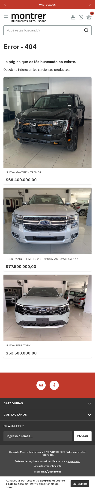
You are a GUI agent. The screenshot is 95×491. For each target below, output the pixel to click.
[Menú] (6, 18)
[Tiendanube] (47, 472)
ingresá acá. (74, 461)
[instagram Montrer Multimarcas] (41, 385)
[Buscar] (86, 30)
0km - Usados (47, 4)
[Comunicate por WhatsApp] (81, 18)
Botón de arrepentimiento (47, 465)
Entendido (80, 483)
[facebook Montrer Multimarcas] (54, 385)
